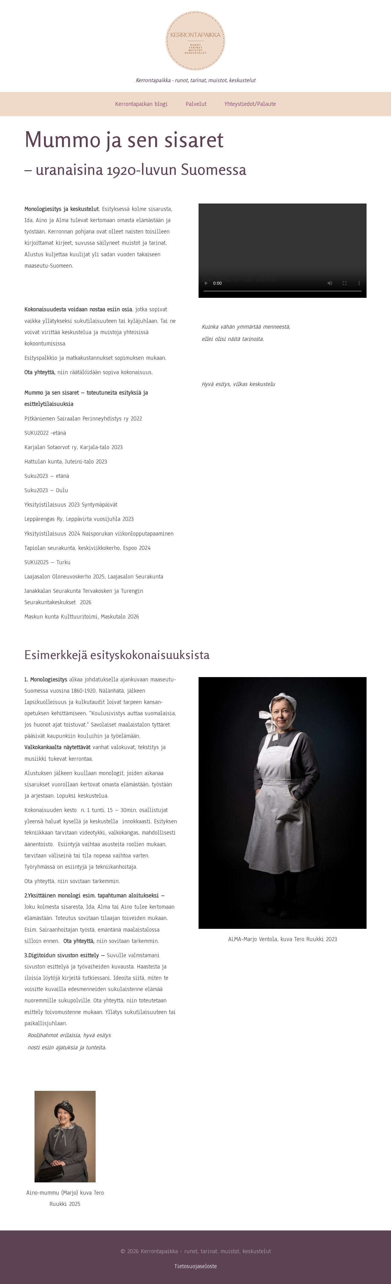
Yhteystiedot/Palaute (250, 104)
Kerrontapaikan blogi (141, 104)
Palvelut (196, 104)
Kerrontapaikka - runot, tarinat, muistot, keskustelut (195, 80)
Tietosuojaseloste (195, 1266)
